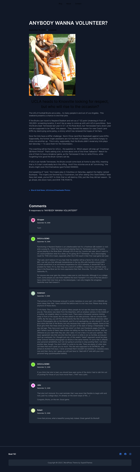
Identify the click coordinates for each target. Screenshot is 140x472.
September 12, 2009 (43, 367)
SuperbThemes (86, 463)
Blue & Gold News (38, 190)
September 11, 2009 (43, 296)
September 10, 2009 (43, 223)
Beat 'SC (12, 454)
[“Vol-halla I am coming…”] (52, 95)
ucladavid (52, 30)
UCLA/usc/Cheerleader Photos (58, 190)
